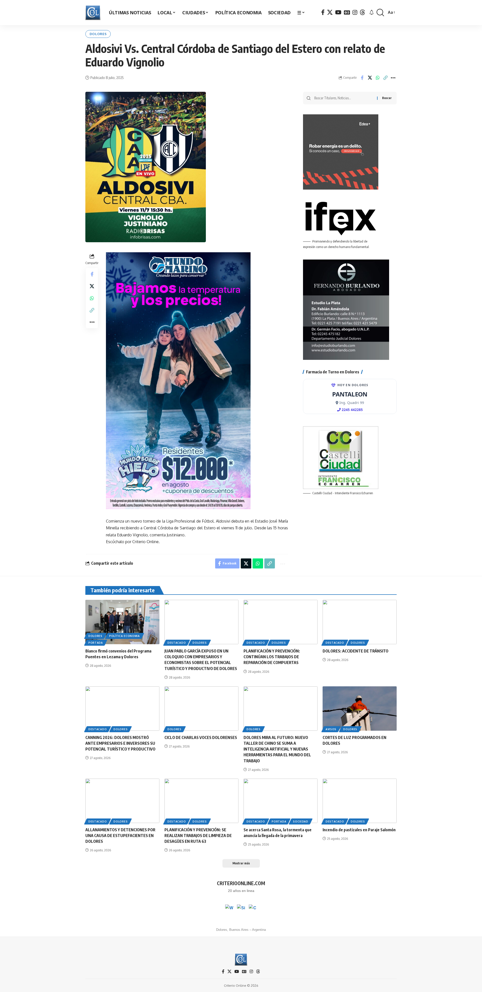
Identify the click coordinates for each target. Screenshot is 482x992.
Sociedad (300, 821)
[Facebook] (323, 12)
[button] (380, 12)
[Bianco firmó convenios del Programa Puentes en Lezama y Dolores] (122, 622)
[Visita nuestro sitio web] (241, 908)
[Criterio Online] (92, 12)
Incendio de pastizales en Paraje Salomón (359, 829)
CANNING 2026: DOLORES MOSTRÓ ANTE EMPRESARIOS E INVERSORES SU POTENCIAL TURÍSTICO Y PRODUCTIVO (120, 743)
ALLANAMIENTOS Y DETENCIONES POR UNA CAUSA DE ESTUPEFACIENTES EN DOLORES (120, 835)
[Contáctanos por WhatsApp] (229, 908)
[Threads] (362, 12)
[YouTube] (338, 12)
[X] (330, 12)
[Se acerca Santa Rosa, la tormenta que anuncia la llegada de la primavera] (281, 801)
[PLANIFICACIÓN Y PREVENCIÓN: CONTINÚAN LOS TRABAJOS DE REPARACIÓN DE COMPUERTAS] (281, 622)
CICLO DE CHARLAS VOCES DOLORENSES (200, 737)
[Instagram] (354, 12)
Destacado (176, 642)
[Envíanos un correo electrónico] (253, 908)
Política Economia (124, 635)
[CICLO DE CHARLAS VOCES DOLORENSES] (201, 708)
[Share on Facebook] (362, 78)
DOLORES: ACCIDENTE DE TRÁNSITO (355, 650)
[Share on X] (369, 78)
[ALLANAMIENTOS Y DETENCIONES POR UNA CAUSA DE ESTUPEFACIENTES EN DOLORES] (122, 801)
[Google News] (347, 12)
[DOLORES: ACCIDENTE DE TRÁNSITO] (360, 622)
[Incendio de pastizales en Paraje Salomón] (360, 801)
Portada (95, 642)
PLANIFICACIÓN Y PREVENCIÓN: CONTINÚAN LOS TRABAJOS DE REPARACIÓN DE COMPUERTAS (272, 656)
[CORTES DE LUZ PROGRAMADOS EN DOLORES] (360, 708)
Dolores (98, 34)
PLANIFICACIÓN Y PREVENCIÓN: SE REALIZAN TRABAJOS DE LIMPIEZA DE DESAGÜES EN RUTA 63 (198, 835)
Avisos (331, 729)
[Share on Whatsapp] (377, 78)
